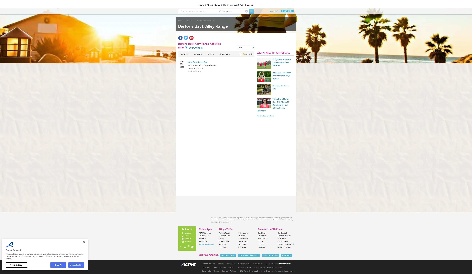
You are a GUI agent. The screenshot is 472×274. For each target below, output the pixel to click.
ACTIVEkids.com (185, 5)
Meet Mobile (203, 241)
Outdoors (249, 5)
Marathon (241, 236)
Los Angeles (262, 236)
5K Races (222, 244)
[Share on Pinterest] (191, 38)
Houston (261, 244)
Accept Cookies (76, 265)
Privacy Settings (220, 267)
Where (197, 54)
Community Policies (229, 271)
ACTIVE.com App (205, 233)
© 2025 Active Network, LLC (248, 271)
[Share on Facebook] (180, 38)
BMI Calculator (283, 233)
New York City (263, 239)
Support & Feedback (244, 267)
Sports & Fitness (206, 5)
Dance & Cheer (221, 5)
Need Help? (274, 11)
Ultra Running (243, 239)
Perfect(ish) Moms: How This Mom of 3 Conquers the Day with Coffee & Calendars (273, 105)
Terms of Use (231, 264)
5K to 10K (202, 239)
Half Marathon (243, 233)
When (184, 54)
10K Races (222, 247)
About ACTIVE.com (208, 264)
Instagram (187, 242)
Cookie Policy (207, 267)
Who (210, 54)
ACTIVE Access (259, 267)
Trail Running (243, 241)
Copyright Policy (244, 264)
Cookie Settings (16, 265)
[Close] (84, 242)
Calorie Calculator (284, 236)
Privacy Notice (258, 264)
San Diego (262, 233)
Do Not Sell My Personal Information (278, 264)
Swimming (242, 247)
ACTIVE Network (189, 264)
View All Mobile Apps (206, 244)
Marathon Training (284, 247)
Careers (231, 267)
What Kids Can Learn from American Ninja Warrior (282, 76)
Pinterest (187, 239)
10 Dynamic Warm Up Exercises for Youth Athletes (282, 62)
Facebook (187, 233)
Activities (224, 54)
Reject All (58, 265)
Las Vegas (261, 247)
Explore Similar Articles (265, 116)
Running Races (224, 233)
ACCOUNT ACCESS (270, 255)
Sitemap (221, 264)
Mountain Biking (224, 241)
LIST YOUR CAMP (228, 255)
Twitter (186, 236)
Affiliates (286, 255)
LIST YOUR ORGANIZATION (249, 255)
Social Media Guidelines (210, 271)
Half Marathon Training (286, 244)
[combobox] (245, 47)
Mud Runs (242, 244)
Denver (260, 241)
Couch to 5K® (204, 236)
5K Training (282, 239)
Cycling (221, 239)
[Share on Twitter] (186, 38)
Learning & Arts (237, 5)
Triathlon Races (224, 236)
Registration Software (274, 267)
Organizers (287, 11)
